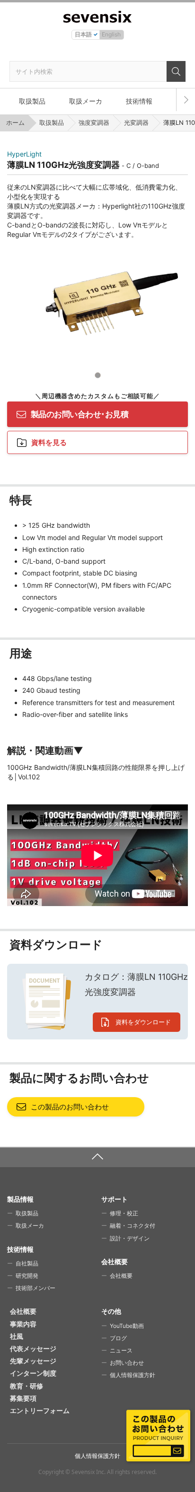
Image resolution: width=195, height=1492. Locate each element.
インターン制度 (33, 1373)
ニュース (121, 1350)
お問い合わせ (127, 1362)
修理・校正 (124, 1213)
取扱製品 (32, 101)
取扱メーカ (85, 101)
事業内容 (23, 1324)
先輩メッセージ (33, 1361)
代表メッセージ (33, 1348)
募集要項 (23, 1398)
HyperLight (24, 154)
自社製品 (27, 1263)
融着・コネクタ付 (132, 1225)
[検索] (176, 71)
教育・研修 (26, 1386)
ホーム (15, 122)
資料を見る (49, 442)
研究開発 (27, 1275)
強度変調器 (94, 122)
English (111, 34)
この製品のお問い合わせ (70, 1106)
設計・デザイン (130, 1238)
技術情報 (139, 101)
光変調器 (136, 122)
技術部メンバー (35, 1287)
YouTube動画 (127, 1325)
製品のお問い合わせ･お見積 (79, 414)
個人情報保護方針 (132, 1375)
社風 (16, 1336)
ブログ (118, 1338)
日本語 (83, 34)
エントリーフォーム (40, 1410)
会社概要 (121, 1275)
